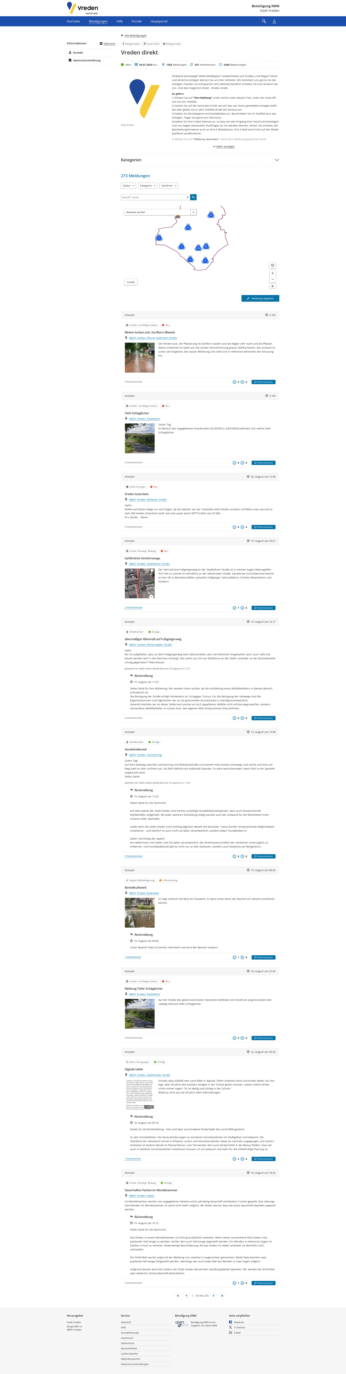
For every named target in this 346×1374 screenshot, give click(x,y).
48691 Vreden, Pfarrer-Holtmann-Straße (153, 338)
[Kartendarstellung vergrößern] (273, 273)
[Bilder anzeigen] (140, 357)
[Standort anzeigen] (273, 265)
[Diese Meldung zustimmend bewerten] (234, 382)
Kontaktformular (130, 1332)
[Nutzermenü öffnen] (274, 21)
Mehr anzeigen (225, 146)
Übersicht (109, 43)
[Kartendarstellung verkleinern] (273, 279)
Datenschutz (127, 1343)
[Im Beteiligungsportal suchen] (264, 21)
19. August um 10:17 (263, 621)
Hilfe (123, 1327)
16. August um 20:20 (263, 1052)
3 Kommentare (134, 856)
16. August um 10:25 (263, 1172)
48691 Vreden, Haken (141, 1195)
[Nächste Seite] (214, 1296)
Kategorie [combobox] (146, 185)
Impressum (127, 1338)
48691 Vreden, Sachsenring (145, 755)
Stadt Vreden (74, 1322)
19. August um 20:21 (263, 541)
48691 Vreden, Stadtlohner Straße (149, 563)
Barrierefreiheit (129, 1348)
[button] (200, 160)
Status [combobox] (126, 185)
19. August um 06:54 (263, 870)
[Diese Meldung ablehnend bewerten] (242, 382)
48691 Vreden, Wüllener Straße (148, 499)
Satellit (131, 282)
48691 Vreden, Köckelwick (144, 418)
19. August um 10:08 (263, 732)
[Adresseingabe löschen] (193, 212)
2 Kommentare (134, 607)
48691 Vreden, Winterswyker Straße (150, 644)
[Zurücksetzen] (187, 197)
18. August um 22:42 (263, 971)
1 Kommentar (133, 957)
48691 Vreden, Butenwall (144, 893)
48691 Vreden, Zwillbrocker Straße (149, 1075)
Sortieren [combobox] (167, 185)
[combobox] (158, 212)
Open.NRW (211, 1325)
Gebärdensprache (130, 1358)
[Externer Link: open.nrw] (182, 1324)
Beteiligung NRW (265, 6)
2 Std (272, 315)
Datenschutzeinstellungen (135, 1364)
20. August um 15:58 (263, 476)
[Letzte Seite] (222, 1296)
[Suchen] (193, 197)
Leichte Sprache (129, 1353)
